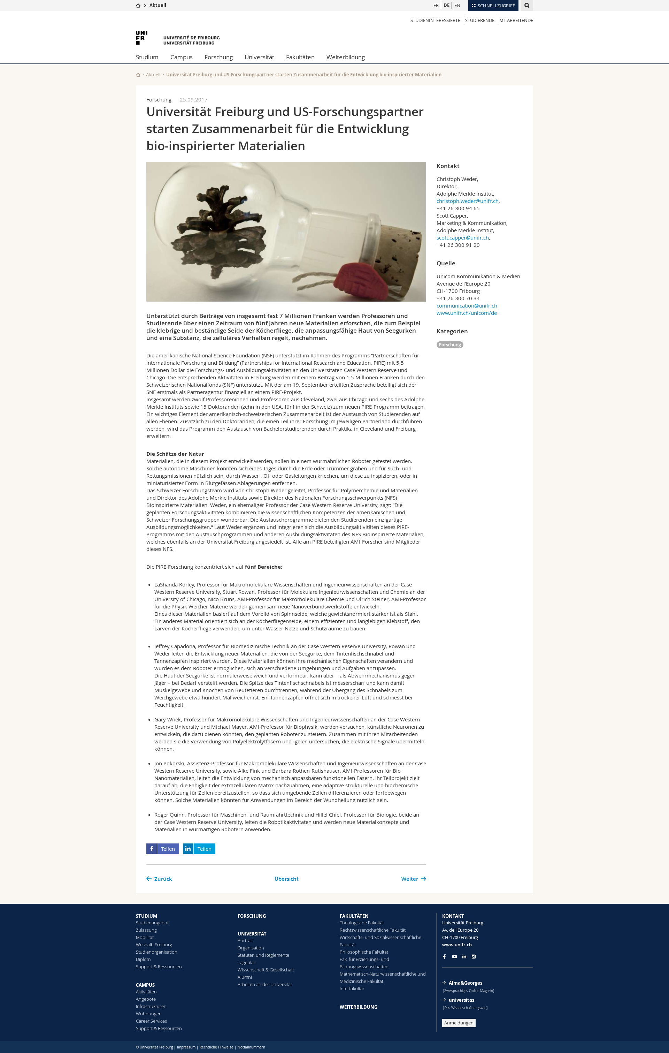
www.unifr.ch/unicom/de (467, 312)
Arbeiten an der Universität (265, 984)
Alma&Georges (465, 983)
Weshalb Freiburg (154, 944)
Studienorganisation (156, 952)
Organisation (251, 948)
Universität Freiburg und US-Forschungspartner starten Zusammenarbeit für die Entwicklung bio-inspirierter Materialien (304, 74)
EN (457, 5)
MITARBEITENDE (516, 20)
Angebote (146, 999)
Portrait (245, 940)
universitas (461, 1000)
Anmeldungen (459, 1023)
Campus (181, 57)
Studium (147, 57)
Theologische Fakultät (362, 922)
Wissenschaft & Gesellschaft (266, 970)
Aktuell (157, 5)
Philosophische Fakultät (364, 952)
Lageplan (247, 962)
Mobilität (145, 937)
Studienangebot (152, 922)
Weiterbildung (345, 57)
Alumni (245, 977)
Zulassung (146, 930)
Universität (259, 57)
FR (436, 5)
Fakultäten (300, 57)
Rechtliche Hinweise (216, 1047)
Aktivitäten (146, 991)
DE (446, 5)
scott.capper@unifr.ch (463, 237)
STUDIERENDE (479, 20)
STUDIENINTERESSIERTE (435, 20)
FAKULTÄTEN (354, 916)
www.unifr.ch (457, 944)
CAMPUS (145, 985)
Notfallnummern (251, 1047)
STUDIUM (146, 916)
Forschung (219, 57)
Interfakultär (352, 988)
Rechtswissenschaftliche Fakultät (373, 930)
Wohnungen (149, 1013)
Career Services (151, 1021)
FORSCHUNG (252, 916)
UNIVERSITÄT (252, 934)
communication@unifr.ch (467, 305)
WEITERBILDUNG (358, 1007)
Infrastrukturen (151, 1006)
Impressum (186, 1047)
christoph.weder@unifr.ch (468, 200)
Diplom (143, 959)
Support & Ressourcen (159, 966)
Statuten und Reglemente (263, 955)
